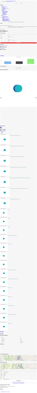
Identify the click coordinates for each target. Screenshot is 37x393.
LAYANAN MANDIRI (4, 45)
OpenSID (36, 360)
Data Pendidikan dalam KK (5, 11)
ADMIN (1, 45)
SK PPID (3, 18)
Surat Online (2, 15)
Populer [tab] (2, 132)
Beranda (2, 5)
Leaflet (31, 360)
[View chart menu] (36, 57)
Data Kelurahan (2, 10)
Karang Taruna (4, 9)
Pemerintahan (2, 7)
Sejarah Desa (4, 6)
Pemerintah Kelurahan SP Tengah (6, 8)
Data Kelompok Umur (5, 14)
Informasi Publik (2, 17)
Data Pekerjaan (4, 12)
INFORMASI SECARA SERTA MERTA (6, 20)
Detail (3, 369)
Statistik (2, 55)
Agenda (2, 331)
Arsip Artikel (3, 130)
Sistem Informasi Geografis (5, 16)
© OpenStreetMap (34, 360)
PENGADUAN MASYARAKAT (6, 19)
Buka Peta (1, 369)
